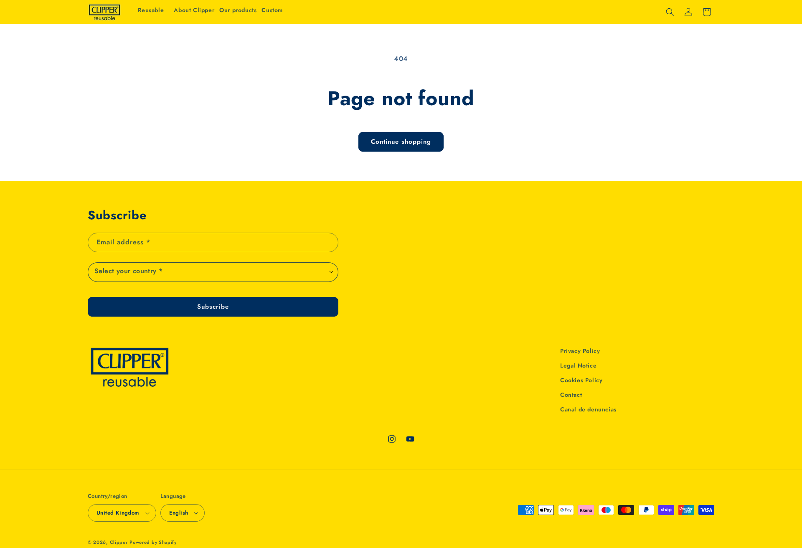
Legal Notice (578, 365)
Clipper (119, 542)
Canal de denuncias (588, 409)
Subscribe (213, 306)
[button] (237, 10)
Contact (571, 395)
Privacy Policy (580, 351)
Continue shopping (401, 141)
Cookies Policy (581, 380)
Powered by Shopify (153, 542)
